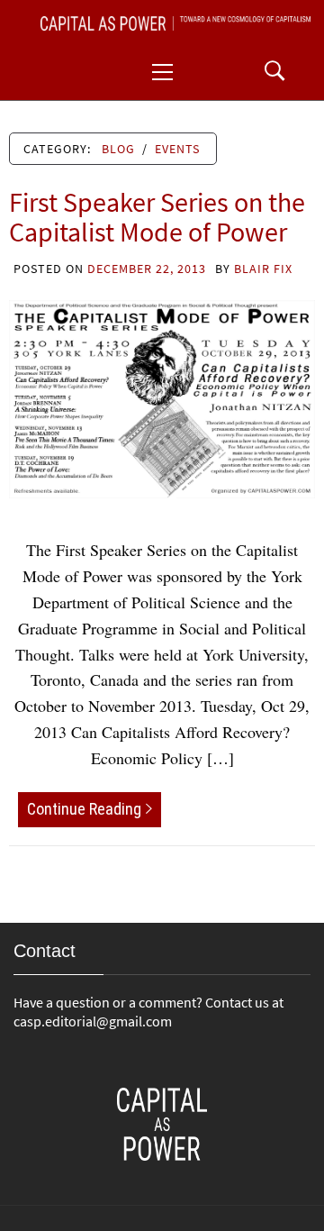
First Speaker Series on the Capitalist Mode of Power (157, 217)
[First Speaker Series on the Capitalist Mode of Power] (162, 396)
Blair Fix (263, 268)
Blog (118, 149)
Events (177, 149)
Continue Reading (84, 808)
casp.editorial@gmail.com (93, 1021)
